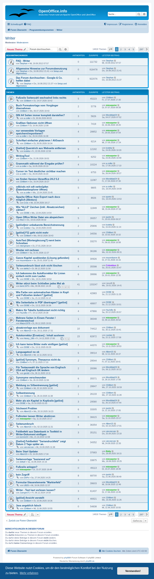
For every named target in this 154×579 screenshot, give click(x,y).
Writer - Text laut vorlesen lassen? (35, 490)
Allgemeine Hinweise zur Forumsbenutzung (41, 68)
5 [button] (133, 49)
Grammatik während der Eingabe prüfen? (40, 163)
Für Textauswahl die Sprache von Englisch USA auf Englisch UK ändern (41, 369)
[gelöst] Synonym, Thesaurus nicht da (38, 359)
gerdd (26, 373)
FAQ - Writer (23, 60)
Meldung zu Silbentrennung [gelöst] (37, 385)
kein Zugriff (22, 474)
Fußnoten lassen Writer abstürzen (35, 416)
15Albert (27, 101)
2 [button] (121, 49)
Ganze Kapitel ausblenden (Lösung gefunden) (42, 257)
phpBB (67, 558)
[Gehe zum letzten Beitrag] (115, 60)
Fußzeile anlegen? (26, 467)
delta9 (22, 462)
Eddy (108, 451)
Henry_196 (29, 338)
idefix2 (27, 268)
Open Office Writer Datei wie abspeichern (40, 217)
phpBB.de (90, 561)
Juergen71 (25, 493)
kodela (27, 151)
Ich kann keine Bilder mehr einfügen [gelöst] (42, 344)
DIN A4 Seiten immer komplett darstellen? (40, 115)
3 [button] (125, 49)
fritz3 (22, 220)
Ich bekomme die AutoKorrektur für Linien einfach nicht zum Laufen (40, 275)
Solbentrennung (25, 393)
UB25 (26, 485)
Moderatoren (22, 42)
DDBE (26, 213)
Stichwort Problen (26, 408)
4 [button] (129, 49)
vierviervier (111, 431)
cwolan (109, 335)
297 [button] (141, 49)
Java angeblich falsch (28, 505)
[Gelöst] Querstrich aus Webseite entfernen (41, 148)
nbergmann (25, 246)
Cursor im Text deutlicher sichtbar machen (41, 171)
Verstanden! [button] (133, 570)
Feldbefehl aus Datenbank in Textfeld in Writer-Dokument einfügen (39, 433)
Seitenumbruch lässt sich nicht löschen (39, 265)
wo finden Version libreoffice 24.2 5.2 (37, 179)
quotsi (108, 197)
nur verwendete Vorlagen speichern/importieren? (30, 132)
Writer (10, 38)
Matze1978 (25, 323)
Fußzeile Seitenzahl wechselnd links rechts (41, 97)
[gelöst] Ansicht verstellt (30, 497)
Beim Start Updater (27, 451)
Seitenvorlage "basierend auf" (33, 459)
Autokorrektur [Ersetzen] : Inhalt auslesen (40, 335)
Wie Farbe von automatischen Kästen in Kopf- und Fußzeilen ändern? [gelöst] (42, 294)
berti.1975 (24, 286)
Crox (26, 203)
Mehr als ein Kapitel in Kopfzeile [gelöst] (39, 400)
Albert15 (27, 330)
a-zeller (27, 118)
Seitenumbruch (25, 423)
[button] (110, 49)
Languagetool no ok (27, 352)
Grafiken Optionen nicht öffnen (34, 123)
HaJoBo (23, 313)
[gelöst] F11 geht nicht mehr (32, 232)
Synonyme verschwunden (31, 377)
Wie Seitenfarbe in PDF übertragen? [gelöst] (41, 302)
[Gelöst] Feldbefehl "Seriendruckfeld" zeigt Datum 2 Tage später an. (41, 443)
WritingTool (22, 155)
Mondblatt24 (111, 115)
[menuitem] (27, 24)
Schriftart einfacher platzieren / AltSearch (40, 140)
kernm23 (24, 437)
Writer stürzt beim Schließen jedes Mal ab (40, 283)
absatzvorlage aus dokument (32, 327)
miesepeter (111, 105)
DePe (26, 477)
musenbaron (25, 260)
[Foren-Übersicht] (22, 12)
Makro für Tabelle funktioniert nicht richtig (40, 310)
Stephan (23, 63)
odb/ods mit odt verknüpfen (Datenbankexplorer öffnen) (32, 188)
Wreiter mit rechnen (27, 250)
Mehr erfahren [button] (29, 573)
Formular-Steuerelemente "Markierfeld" (38, 482)
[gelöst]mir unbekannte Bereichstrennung (40, 225)
